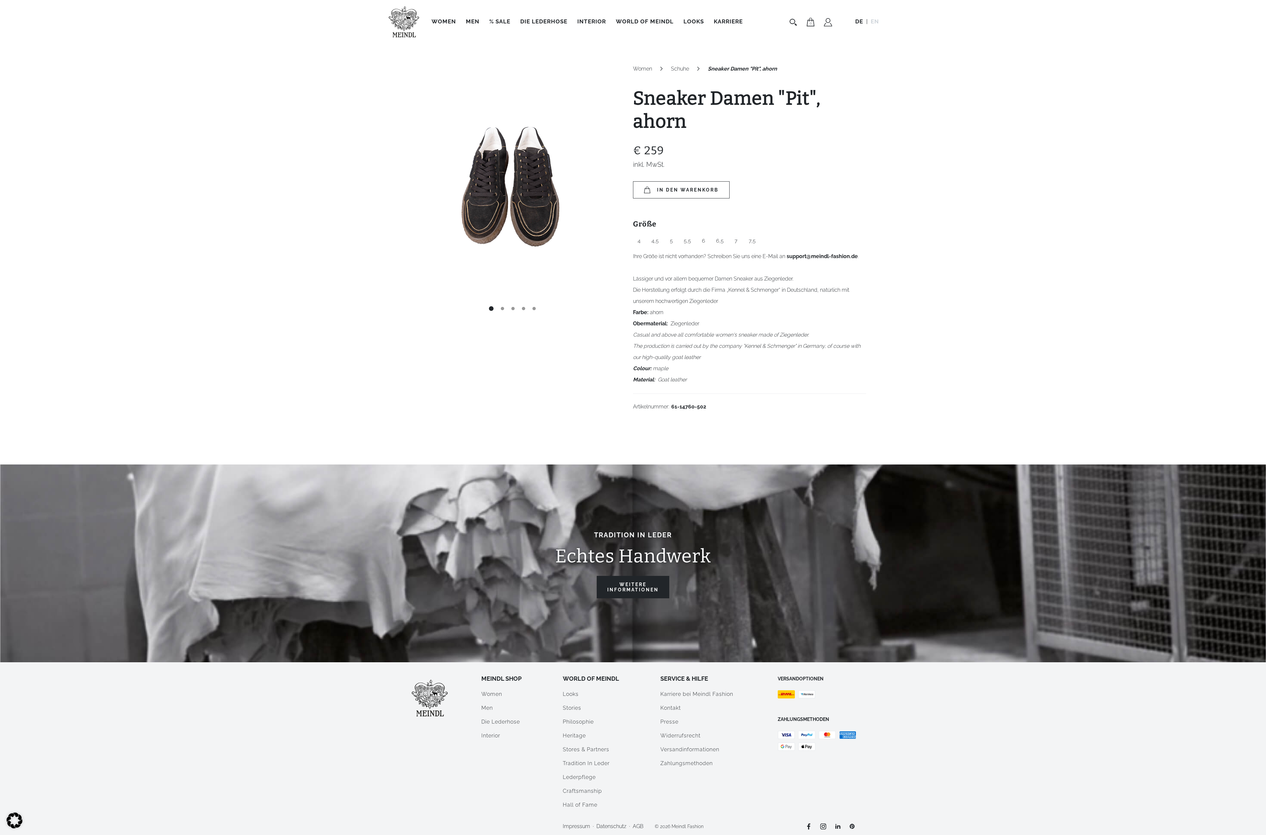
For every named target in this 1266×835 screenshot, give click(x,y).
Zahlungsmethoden (686, 763)
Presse (669, 722)
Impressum (576, 826)
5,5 (687, 241)
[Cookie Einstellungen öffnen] (14, 826)
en (875, 21)
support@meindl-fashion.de (822, 256)
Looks (571, 694)
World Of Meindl (645, 21)
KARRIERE (728, 21)
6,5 (720, 241)
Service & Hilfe (684, 678)
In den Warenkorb (688, 190)
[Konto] (828, 23)
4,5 (655, 241)
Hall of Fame (580, 805)
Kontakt (670, 708)
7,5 (752, 241)
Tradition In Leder (586, 763)
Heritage (574, 735)
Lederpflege (579, 777)
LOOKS (693, 21)
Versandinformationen (689, 749)
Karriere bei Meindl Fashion (696, 694)
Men (472, 21)
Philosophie (578, 722)
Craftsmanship (582, 791)
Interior (591, 21)
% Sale (499, 21)
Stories (572, 708)
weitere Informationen (633, 587)
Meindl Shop (501, 678)
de (859, 21)
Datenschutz (611, 826)
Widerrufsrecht (680, 735)
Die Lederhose (543, 21)
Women (444, 21)
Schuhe (680, 69)
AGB (638, 826)
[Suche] (794, 22)
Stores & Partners (586, 749)
